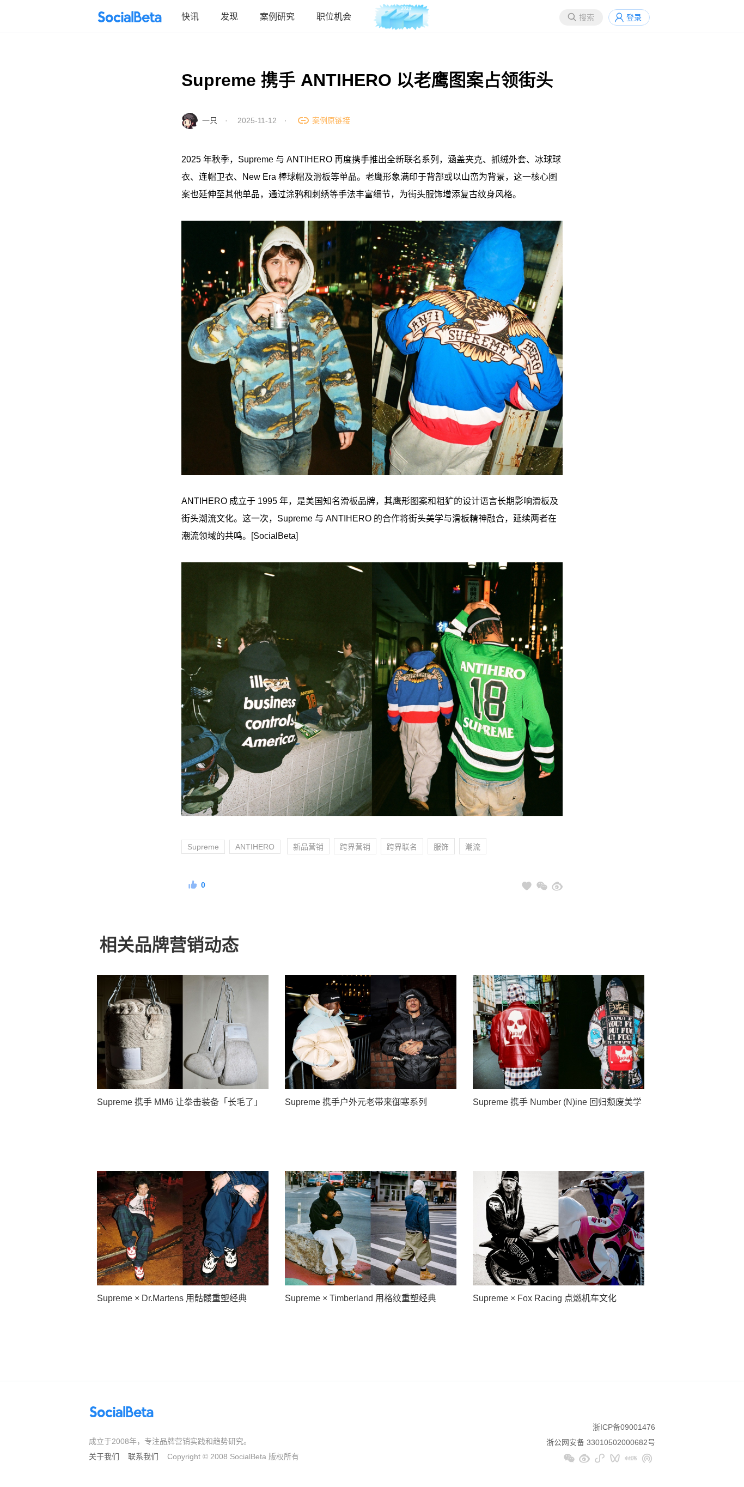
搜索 (586, 17)
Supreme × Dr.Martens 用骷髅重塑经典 (172, 1298)
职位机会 (333, 16)
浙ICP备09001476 (624, 1427)
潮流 (472, 846)
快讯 (190, 16)
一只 (209, 120)
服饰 (441, 846)
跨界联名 (402, 846)
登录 (634, 17)
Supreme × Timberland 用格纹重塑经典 (360, 1298)
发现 (229, 16)
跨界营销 (355, 846)
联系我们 (143, 1456)
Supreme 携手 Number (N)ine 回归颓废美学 (557, 1102)
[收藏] (526, 886)
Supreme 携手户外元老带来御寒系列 (356, 1102)
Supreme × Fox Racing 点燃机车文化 (545, 1298)
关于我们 (104, 1456)
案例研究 (277, 16)
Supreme (203, 846)
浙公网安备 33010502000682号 (600, 1442)
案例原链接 (331, 120)
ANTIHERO (255, 846)
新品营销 (308, 846)
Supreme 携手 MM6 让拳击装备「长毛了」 (180, 1102)
